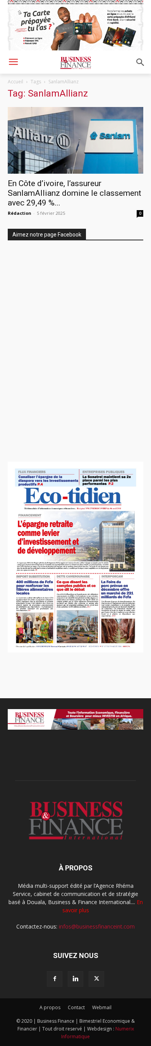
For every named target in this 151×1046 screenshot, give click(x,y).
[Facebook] (54, 979)
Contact (76, 1007)
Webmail (102, 1007)
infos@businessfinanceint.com (97, 926)
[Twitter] (96, 979)
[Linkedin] (75, 979)
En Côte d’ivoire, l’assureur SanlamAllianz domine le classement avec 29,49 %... (74, 193)
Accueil (15, 81)
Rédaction (19, 213)
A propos (49, 1007)
